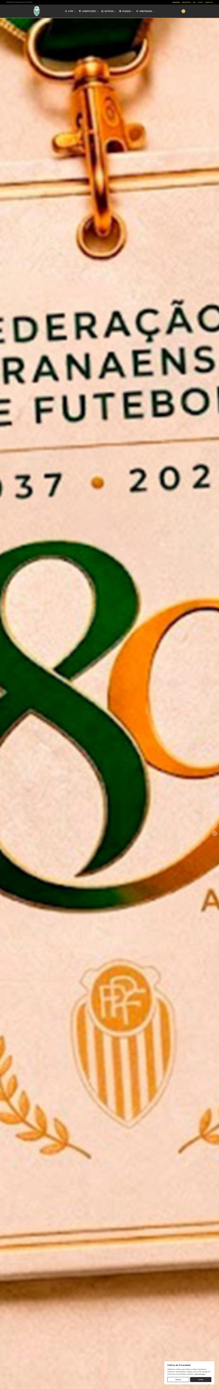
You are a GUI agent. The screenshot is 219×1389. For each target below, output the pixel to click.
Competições (89, 11)
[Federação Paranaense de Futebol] (37, 11)
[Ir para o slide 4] (211, 1385)
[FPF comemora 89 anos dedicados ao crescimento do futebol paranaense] (109, 694)
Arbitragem (145, 11)
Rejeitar (178, 1379)
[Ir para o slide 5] (213, 1385)
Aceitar (200, 1379)
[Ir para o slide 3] (209, 1385)
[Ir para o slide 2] (207, 1385)
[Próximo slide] (214, 833)
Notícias (109, 11)
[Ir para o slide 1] (205, 1385)
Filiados (126, 11)
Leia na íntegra (199, 1374)
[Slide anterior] (4, 833)
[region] (189, 1372)
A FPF (70, 11)
